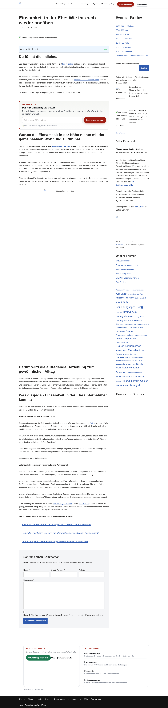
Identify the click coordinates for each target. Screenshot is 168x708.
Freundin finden (136, 350)
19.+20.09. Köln (122, 43)
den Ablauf (139, 207)
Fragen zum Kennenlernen (127, 265)
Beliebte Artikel (140, 298)
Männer (121, 372)
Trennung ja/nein (130, 381)
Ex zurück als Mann (143, 324)
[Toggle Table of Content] (104, 49)
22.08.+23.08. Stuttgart (125, 26)
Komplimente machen (125, 361)
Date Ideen (119, 312)
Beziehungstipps (125, 307)
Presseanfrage (105, 663)
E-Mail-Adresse (58, 570)
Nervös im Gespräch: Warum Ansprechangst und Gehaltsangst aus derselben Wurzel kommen (138, 116)
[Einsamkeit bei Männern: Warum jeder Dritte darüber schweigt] (121, 97)
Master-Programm (62, 4)
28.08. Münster (122, 30)
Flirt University (120, 332)
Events (22, 699)
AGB (86, 699)
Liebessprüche (121, 364)
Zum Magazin (121, 133)
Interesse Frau (122, 357)
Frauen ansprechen (126, 338)
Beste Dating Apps (123, 274)
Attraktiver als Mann (125, 298)
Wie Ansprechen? (123, 261)
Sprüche (118, 381)
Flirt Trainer (84, 504)
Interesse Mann (136, 357)
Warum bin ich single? (128, 385)
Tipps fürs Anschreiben (125, 269)
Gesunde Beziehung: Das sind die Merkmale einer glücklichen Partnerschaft (60, 533)
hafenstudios (39, 689)
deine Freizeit (90, 423)
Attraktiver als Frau (135, 294)
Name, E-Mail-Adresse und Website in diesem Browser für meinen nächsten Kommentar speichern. (63, 615)
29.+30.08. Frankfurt (124, 34)
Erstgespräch (142, 4)
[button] (78, 4)
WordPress (41, 705)
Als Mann (121, 293)
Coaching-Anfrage (109, 654)
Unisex (144, 380)
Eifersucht (120, 324)
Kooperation (102, 672)
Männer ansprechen (134, 373)
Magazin (31, 699)
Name (26, 570)
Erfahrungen (85, 4)
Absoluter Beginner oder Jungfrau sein (130, 290)
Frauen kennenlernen (128, 345)
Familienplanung (122, 327)
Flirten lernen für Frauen (136, 327)
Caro (23, 28)
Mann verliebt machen (136, 364)
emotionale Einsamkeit (61, 146)
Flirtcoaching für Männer (62, 504)
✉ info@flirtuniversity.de (61, 658)
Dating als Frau (124, 316)
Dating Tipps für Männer (129, 320)
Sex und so (138, 376)
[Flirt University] (31, 4)
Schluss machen (124, 376)
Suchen (144, 68)
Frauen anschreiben (124, 335)
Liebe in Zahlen (139, 361)
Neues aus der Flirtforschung (127, 63)
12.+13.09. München (124, 39)
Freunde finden (121, 350)
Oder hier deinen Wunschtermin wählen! (132, 56)
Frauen (130, 331)
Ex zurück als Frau (130, 324)
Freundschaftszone (122, 354)
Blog (139, 307)
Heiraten (133, 354)
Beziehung (122, 301)
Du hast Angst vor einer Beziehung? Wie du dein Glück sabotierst (55, 541)
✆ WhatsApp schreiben (38, 658)
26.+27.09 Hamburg (124, 47)
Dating (127, 312)
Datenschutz (96, 699)
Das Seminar (121, 282)
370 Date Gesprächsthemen (127, 278)
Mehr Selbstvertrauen (128, 367)
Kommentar (28, 580)
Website (82, 570)
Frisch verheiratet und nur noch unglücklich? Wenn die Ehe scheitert (56, 524)
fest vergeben (67, 64)
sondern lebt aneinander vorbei (86, 80)
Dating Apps (139, 316)
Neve (21, 705)
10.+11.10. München (124, 52)
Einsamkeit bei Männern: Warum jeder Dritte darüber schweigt (138, 90)
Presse (48, 699)
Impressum (76, 699)
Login (113, 4)
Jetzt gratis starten (94, 120)
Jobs (40, 699)
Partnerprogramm (106, 681)
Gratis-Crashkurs (125, 4)
